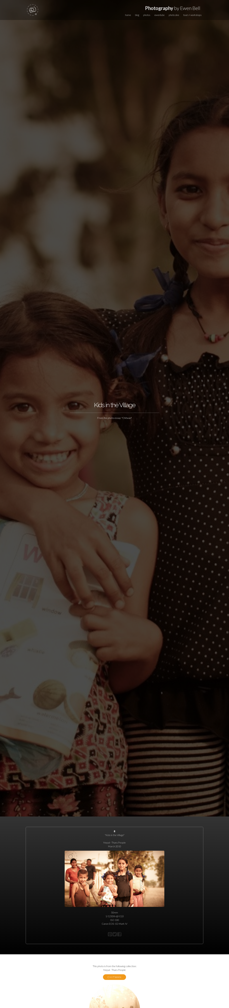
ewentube (159, 14)
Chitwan (114, 977)
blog (137, 14)
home (128, 14)
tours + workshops (192, 14)
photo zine (174, 14)
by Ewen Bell (172, 8)
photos (146, 14)
